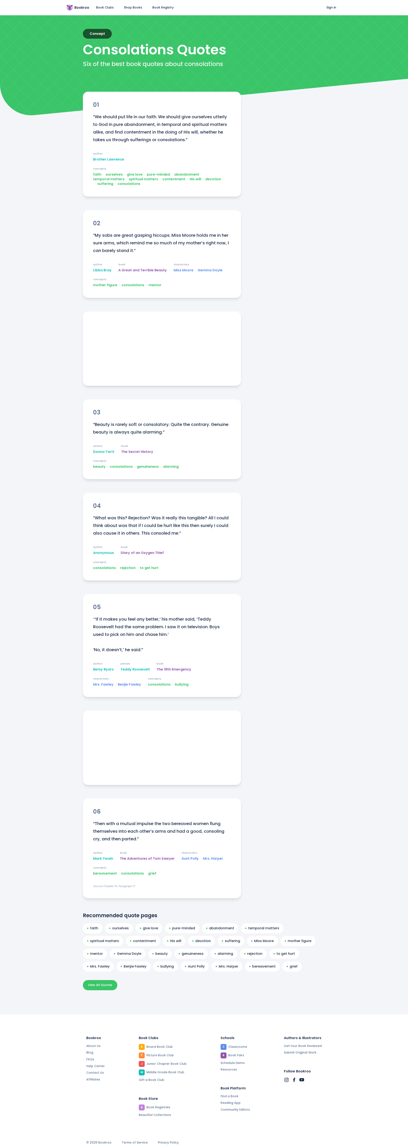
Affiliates (93, 1079)
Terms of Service (135, 1143)
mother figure (105, 285)
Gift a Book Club (151, 1080)
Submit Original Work (300, 1052)
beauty (99, 466)
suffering (105, 184)
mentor (155, 285)
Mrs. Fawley (103, 684)
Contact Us (95, 1073)
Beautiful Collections (155, 1115)
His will (195, 179)
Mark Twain (103, 858)
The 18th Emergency (174, 669)
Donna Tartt (103, 451)
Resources (229, 1069)
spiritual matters (143, 179)
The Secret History (137, 451)
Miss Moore (183, 270)
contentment (173, 179)
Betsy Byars (103, 669)
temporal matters (109, 179)
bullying (181, 684)
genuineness (148, 466)
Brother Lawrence (108, 159)
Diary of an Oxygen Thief (142, 553)
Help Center (95, 1066)
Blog (89, 1052)
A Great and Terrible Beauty (142, 270)
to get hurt (149, 568)
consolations (129, 184)
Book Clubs (105, 7)
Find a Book (229, 1096)
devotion (213, 179)
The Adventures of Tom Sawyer (147, 858)
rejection (128, 568)
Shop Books (133, 7)
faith (97, 174)
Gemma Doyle (210, 270)
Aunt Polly (190, 858)
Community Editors (235, 1109)
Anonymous (103, 553)
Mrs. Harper (213, 858)
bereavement (105, 873)
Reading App (231, 1103)
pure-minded (158, 174)
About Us (93, 1046)
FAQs (90, 1059)
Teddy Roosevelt (135, 669)
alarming (171, 466)
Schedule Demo (233, 1063)
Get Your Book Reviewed (303, 1046)
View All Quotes (100, 985)
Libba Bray (102, 270)
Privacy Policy (168, 1143)
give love (135, 174)
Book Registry (163, 7)
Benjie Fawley (129, 684)
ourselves (114, 174)
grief (152, 873)
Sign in (331, 7)
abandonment (186, 174)
